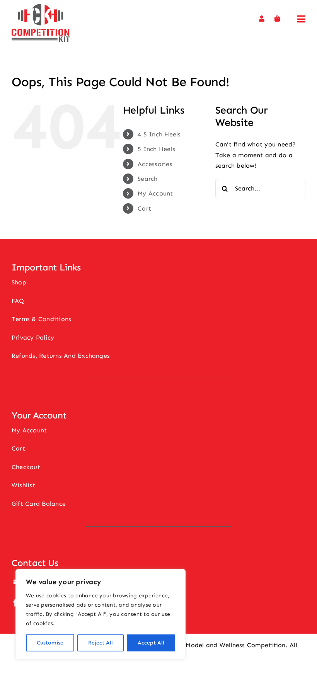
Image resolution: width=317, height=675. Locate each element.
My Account (155, 193)
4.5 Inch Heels (159, 134)
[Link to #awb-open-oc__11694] (301, 19)
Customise (50, 642)
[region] (100, 614)
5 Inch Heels (156, 149)
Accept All (151, 642)
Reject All (100, 642)
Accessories (155, 164)
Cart (144, 208)
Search (147, 178)
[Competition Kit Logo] (41, 6)
